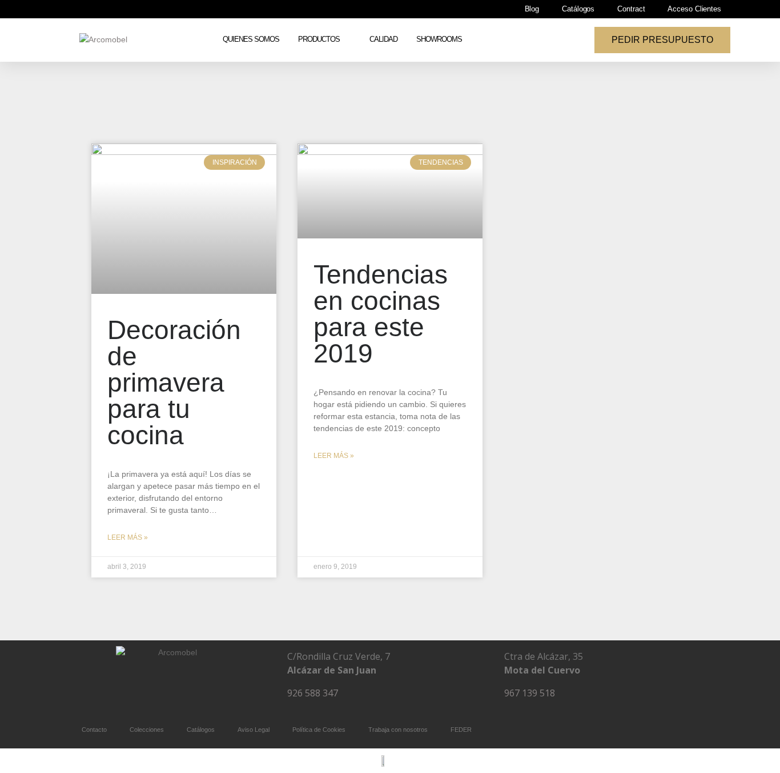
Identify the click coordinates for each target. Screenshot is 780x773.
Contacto (94, 729)
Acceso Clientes (694, 9)
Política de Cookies (318, 729)
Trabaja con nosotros (398, 729)
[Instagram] (173, 696)
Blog (532, 9)
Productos (319, 39)
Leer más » (127, 537)
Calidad (383, 39)
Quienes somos (251, 39)
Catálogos (578, 9)
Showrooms (439, 39)
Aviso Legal (254, 729)
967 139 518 (529, 693)
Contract (631, 9)
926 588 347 (312, 693)
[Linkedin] (207, 696)
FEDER (461, 729)
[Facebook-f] (139, 696)
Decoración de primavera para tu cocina (174, 382)
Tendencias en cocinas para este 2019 (380, 314)
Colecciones (147, 729)
